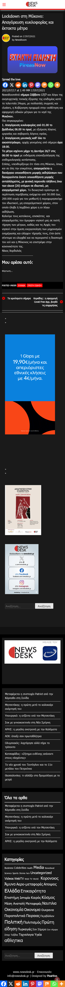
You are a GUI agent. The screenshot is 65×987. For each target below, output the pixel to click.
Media (39, 867)
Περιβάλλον (47, 916)
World (35, 878)
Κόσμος (48, 897)
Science (8, 873)
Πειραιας (33, 915)
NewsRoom (21, 39)
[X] (12, 85)
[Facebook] (5, 85)
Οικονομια (32, 909)
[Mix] (44, 85)
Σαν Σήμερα (39, 929)
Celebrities (20, 867)
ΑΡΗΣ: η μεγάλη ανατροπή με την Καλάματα (31, 729)
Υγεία (38, 934)
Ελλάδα (21, 285)
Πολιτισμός (32, 922)
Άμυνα (10, 883)
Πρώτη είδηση (35, 285)
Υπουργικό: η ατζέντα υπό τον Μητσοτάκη (29, 715)
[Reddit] (18, 85)
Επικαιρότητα (33, 890)
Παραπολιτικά (14, 915)
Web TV (28, 878)
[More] (57, 85)
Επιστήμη (11, 897)
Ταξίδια (14, 934)
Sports (15, 873)
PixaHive (52, 975)
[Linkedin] (25, 85)
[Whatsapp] (51, 85)
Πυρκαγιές (25, 929)
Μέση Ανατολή (14, 903)
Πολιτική (13, 922)
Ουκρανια (47, 910)
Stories (22, 873)
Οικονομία (13, 909)
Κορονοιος (48, 878)
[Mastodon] (38, 85)
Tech (28, 873)
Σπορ (7, 934)
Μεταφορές (33, 903)
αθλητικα (13, 940)
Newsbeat (49, 868)
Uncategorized (41, 872)
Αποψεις (50, 884)
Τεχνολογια (26, 934)
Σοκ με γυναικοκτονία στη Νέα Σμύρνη (27, 722)
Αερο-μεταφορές (29, 884)
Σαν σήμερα (52, 929)
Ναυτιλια (49, 903)
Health (30, 868)
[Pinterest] (31, 85)
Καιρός (36, 897)
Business (8, 867)
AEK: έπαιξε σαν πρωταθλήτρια (23, 736)
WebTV (19, 878)
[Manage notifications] (57, 979)
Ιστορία (25, 897)
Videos (9, 878)
